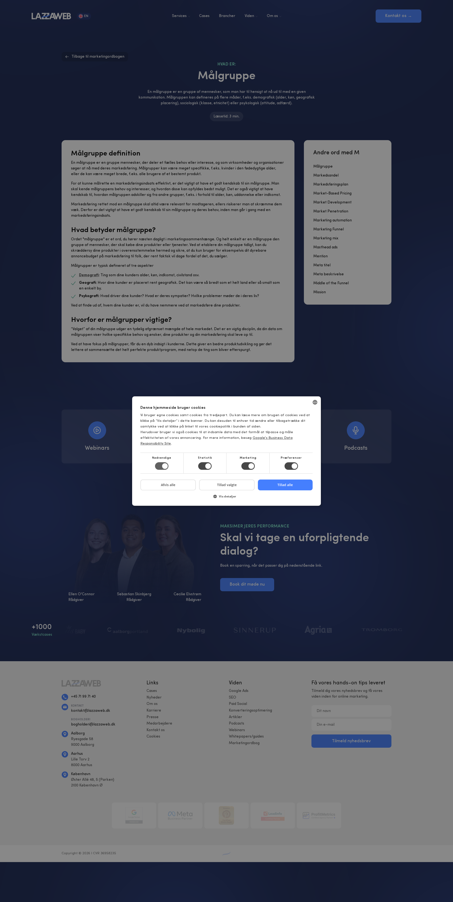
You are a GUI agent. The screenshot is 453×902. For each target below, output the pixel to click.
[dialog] (226, 451)
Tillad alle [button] (285, 485)
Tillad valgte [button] (227, 485)
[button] (226, 498)
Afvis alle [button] (168, 485)
